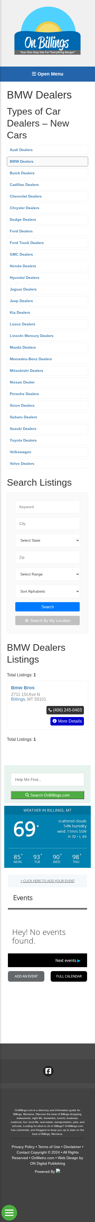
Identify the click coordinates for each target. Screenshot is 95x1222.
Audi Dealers (21, 150)
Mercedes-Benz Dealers (31, 359)
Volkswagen (20, 452)
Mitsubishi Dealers (26, 370)
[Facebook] (48, 1071)
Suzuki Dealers (23, 429)
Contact (23, 1152)
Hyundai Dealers (24, 277)
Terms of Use (49, 1147)
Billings (18, 699)
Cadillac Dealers (24, 184)
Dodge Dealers (23, 219)
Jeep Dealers (21, 301)
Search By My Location (50, 620)
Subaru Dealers (23, 417)
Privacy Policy (23, 1147)
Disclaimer (72, 1147)
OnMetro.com (42, 1158)
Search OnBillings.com (49, 795)
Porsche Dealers (24, 394)
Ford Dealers (21, 231)
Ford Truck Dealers (27, 243)
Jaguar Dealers (23, 289)
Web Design (68, 1158)
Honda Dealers (23, 266)
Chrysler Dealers (24, 208)
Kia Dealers (20, 312)
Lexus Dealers (22, 324)
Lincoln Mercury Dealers (32, 336)
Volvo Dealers (22, 463)
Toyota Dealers (23, 440)
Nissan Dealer (22, 382)
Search (47, 607)
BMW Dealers (22, 161)
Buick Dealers (22, 173)
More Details (70, 721)
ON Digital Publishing (47, 1163)
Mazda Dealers (23, 347)
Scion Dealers (22, 405)
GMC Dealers (21, 254)
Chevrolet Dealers (26, 196)
